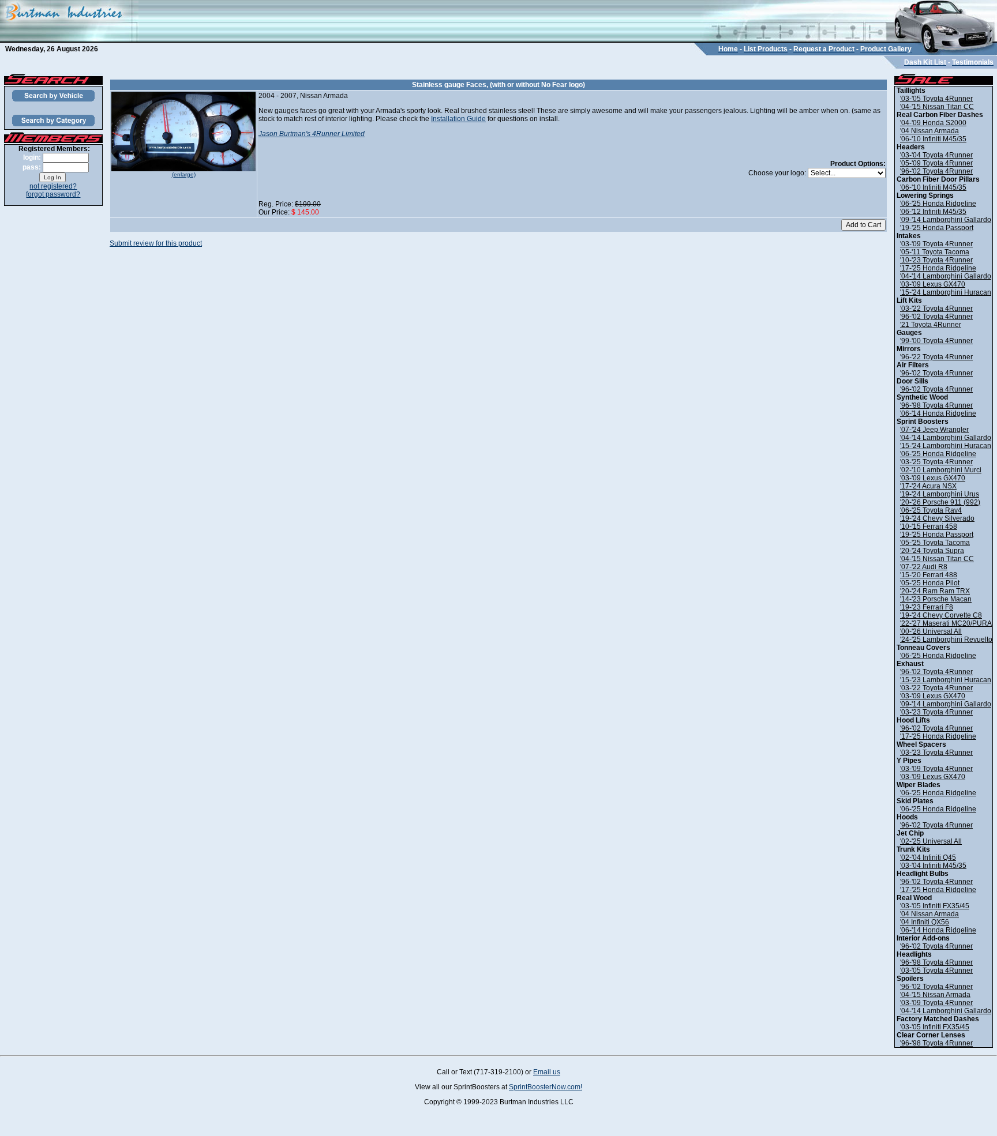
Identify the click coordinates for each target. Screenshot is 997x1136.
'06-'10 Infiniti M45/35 (933, 139)
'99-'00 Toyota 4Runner (936, 341)
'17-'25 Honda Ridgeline (938, 268)
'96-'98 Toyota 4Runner (936, 405)
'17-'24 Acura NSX (928, 486)
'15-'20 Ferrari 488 (928, 575)
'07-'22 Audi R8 (923, 567)
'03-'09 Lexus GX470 (932, 284)
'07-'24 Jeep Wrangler (934, 430)
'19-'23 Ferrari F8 (926, 607)
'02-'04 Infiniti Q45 (928, 857)
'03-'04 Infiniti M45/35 (933, 866)
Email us (546, 1072)
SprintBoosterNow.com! (545, 1087)
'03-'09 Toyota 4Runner (936, 244)
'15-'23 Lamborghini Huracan (945, 680)
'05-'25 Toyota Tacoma (935, 543)
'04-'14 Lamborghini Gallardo (945, 276)
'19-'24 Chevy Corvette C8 (941, 615)
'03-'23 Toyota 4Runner (936, 712)
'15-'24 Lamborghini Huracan (945, 292)
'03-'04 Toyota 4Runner (936, 155)
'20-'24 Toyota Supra (932, 551)
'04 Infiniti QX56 (924, 922)
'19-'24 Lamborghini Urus (939, 494)
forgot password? (53, 194)
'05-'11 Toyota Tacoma (934, 252)
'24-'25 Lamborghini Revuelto (946, 639)
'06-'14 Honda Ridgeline (938, 413)
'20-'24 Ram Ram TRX (935, 591)
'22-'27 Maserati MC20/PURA (946, 623)
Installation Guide (458, 119)
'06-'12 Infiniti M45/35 (933, 212)
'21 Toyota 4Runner (930, 325)
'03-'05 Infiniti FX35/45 (934, 906)
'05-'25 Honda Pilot (929, 583)
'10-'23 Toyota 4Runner (936, 260)
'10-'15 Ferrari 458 (928, 526)
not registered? (53, 186)
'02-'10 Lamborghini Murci (940, 470)
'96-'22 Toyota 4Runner (936, 357)
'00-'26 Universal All (931, 631)
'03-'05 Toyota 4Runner (936, 99)
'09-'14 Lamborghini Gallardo (945, 220)
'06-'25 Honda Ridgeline (938, 204)
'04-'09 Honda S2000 (933, 123)
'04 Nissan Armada (929, 131)
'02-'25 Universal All (931, 841)
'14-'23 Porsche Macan (936, 599)
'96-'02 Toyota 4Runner (936, 171)
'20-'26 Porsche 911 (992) (940, 502)
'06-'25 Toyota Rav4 (931, 510)
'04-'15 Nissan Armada (935, 995)
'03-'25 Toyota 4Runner (936, 462)
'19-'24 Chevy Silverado (937, 518)
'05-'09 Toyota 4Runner (936, 163)
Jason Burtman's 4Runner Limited (311, 134)
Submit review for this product (156, 243)
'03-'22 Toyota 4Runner (936, 308)
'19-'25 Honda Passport (936, 228)
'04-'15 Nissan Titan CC (937, 107)
